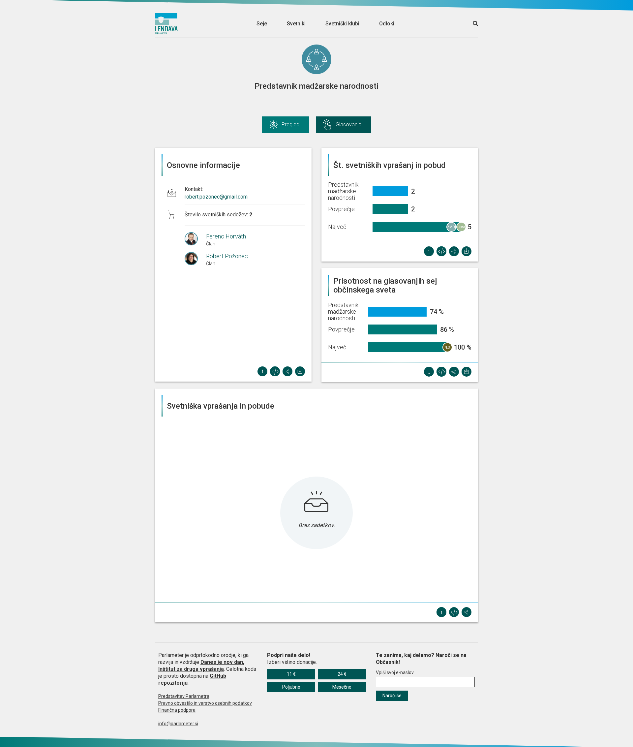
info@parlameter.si (178, 723)
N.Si (447, 347)
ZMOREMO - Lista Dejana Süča (451, 228)
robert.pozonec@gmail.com (216, 197)
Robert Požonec (227, 256)
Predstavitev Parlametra (183, 696)
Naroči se (392, 695)
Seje (261, 23)
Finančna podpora (177, 710)
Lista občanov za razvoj (461, 228)
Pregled (290, 124)
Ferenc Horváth (226, 236)
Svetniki (296, 23)
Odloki (386, 23)
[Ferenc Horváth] (195, 239)
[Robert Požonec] (195, 258)
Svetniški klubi (342, 23)
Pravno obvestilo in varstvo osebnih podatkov (205, 703)
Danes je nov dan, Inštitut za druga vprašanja (201, 665)
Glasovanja (348, 124)
